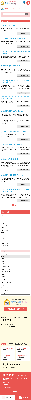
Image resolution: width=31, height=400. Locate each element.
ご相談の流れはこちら (15, 309)
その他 (3, 232)
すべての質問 (5, 215)
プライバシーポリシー (23, 378)
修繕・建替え (5, 274)
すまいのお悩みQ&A (7, 212)
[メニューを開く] (28, 3)
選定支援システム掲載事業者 (7, 378)
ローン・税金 (5, 230)
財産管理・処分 (5, 293)
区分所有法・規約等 (7, 269)
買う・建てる (5, 218)
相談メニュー (10, 398)
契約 (3, 223)
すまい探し (5, 221)
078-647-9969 (20, 358)
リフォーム (4, 235)
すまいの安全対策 (6, 282)
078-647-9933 (6, 358)
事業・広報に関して (22, 375)
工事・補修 (5, 225)
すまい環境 (5, 287)
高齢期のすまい (5, 290)
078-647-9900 (18, 344)
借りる (3, 251)
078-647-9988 (20, 351)
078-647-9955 (6, 351)
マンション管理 (5, 266)
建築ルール (5, 228)
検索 (24, 3)
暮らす (3, 279)
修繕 (3, 258)
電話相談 (25, 398)
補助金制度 (5, 245)
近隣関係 (4, 261)
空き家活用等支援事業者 (6, 383)
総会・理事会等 (6, 272)
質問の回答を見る (23, 33)
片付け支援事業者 (7, 387)
